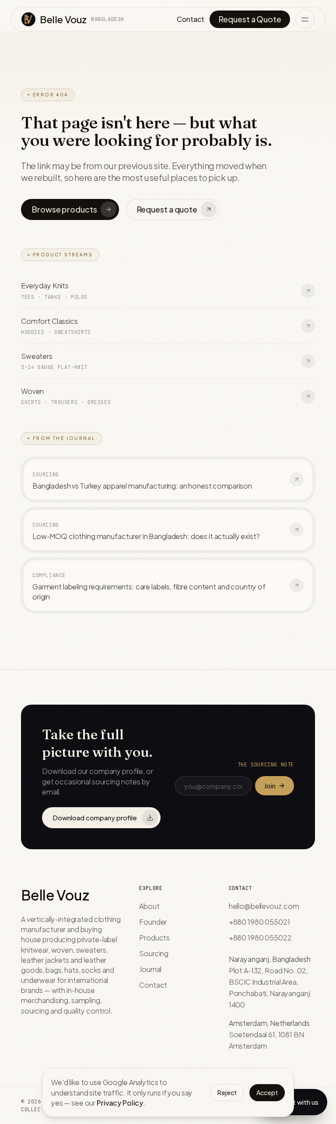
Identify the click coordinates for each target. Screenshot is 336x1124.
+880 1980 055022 (260, 937)
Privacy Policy (120, 1102)
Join (270, 785)
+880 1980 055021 (259, 921)
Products (154, 937)
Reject (227, 1092)
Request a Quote (249, 19)
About (149, 906)
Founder (153, 921)
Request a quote (167, 209)
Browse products (64, 209)
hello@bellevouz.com (264, 906)
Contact (190, 19)
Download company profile (94, 817)
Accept (267, 1092)
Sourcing (153, 953)
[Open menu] (305, 19)
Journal (150, 969)
